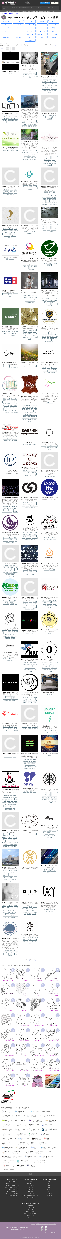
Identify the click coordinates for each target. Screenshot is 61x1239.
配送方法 (30, 1209)
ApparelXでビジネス (12, 1191)
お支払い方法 (30, 1207)
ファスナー (49, 1190)
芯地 (49, 1188)
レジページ (30, 1188)
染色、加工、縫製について (30, 1213)
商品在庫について (30, 1211)
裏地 (49, 1186)
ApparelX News (30, 1197)
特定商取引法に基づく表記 (42, 1224)
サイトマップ (30, 1217)
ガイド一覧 (30, 1205)
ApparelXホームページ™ (12, 1193)
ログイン (54, 3)
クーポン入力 (31, 1193)
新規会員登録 (44, 3)
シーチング (49, 1193)
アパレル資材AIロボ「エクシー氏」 (30, 1195)
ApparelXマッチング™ (15, 13)
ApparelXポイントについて (12, 1190)
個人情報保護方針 (52, 1224)
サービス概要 (12, 1182)
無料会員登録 (31, 1191)
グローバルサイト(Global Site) (50, 1232)
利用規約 (33, 1224)
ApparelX (4, 13)
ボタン (49, 1184)
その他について (30, 1215)
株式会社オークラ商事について (12, 1186)
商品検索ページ (30, 1184)
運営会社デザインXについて (12, 1188)
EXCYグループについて (11, 1184)
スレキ (49, 1191)
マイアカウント (30, 1190)
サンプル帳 (49, 1195)
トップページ (31, 1182)
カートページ (31, 1186)
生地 (49, 1182)
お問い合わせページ (21, 1227)
